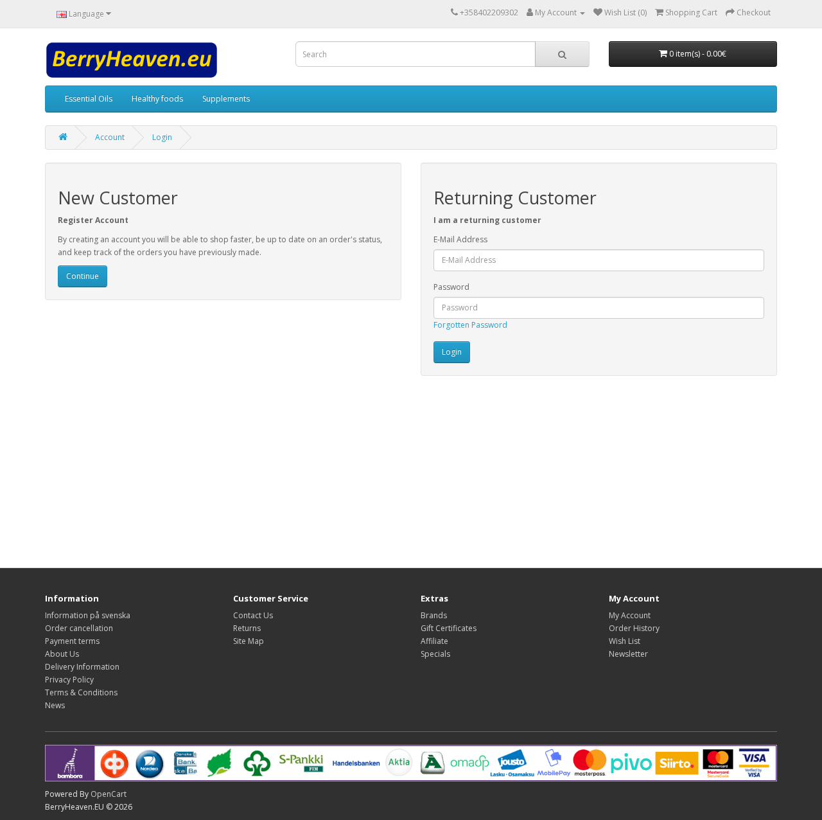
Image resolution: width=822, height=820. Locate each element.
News (55, 705)
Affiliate (434, 641)
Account (110, 137)
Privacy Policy (69, 679)
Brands (434, 615)
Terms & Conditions (81, 692)
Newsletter (628, 653)
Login (162, 137)
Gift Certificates (449, 628)
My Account (630, 615)
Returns (247, 628)
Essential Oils (88, 98)
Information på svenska (87, 615)
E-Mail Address (460, 239)
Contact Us (253, 615)
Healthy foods (157, 98)
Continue (82, 276)
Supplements (226, 98)
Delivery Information (82, 666)
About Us (62, 653)
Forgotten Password (470, 324)
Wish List (624, 641)
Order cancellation (79, 628)
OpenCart (109, 794)
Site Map (248, 641)
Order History (634, 628)
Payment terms (72, 641)
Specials (435, 653)
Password (451, 286)
